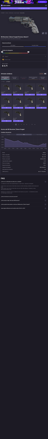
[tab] (8, 134)
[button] (24, 56)
